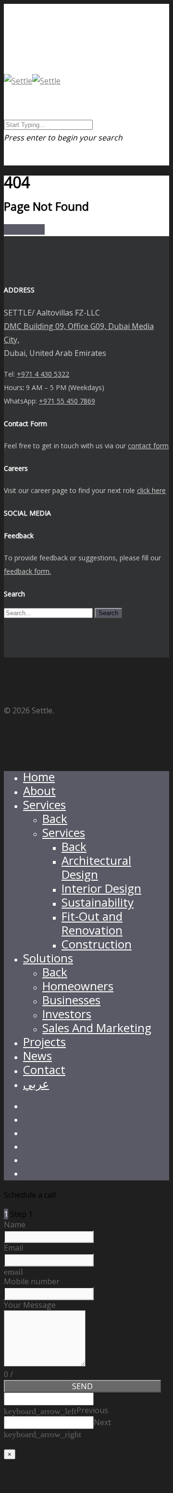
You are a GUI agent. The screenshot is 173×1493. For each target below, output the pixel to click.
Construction (97, 944)
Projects (44, 1042)
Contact (44, 1069)
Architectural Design (96, 867)
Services (44, 804)
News (37, 1055)
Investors (66, 1014)
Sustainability (98, 902)
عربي (36, 1083)
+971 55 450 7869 (67, 400)
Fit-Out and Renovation (92, 923)
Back (54, 818)
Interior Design (101, 888)
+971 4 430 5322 (43, 374)
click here (151, 490)
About (39, 790)
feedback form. (27, 571)
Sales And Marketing (96, 1028)
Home (39, 776)
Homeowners (77, 986)
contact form (148, 445)
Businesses (71, 1000)
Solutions (48, 958)
